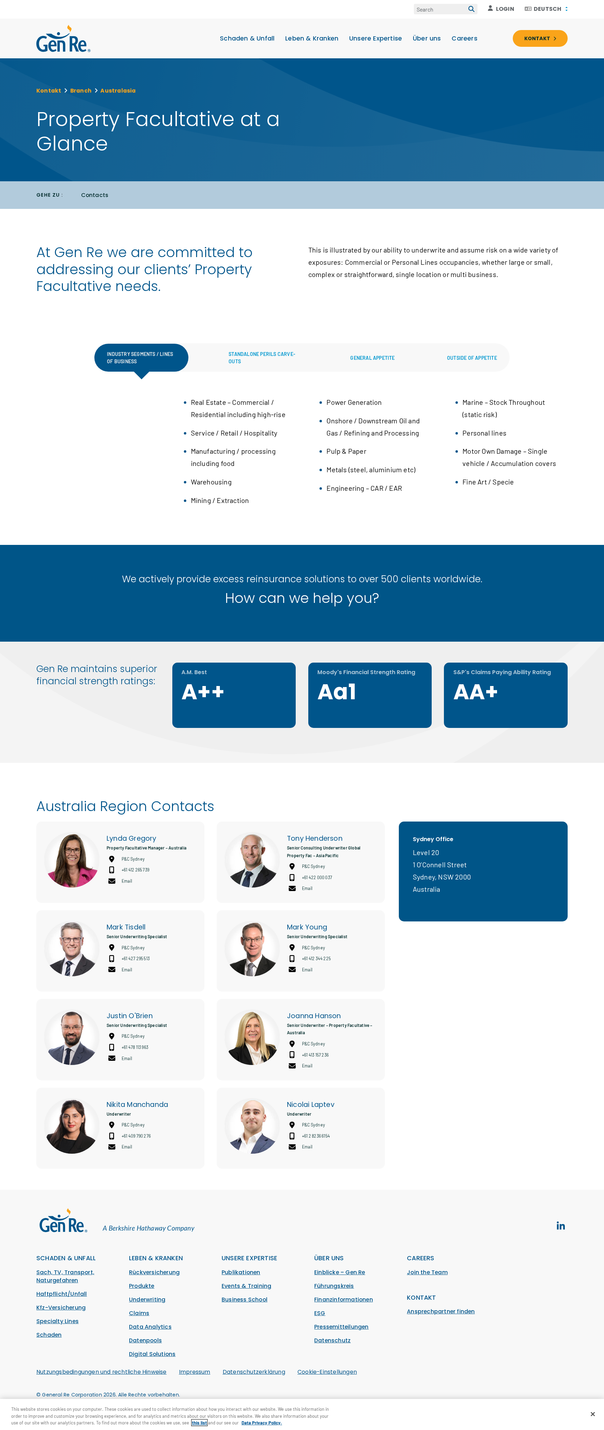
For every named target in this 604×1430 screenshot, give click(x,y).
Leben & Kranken (311, 38)
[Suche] (471, 9)
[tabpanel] (302, 457)
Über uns (427, 38)
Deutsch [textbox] (547, 9)
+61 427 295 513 (136, 958)
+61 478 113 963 (135, 1047)
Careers (464, 38)
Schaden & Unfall (247, 38)
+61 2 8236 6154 (316, 1135)
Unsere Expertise (375, 38)
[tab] (141, 357)
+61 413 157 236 (315, 1054)
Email (127, 880)
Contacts (95, 195)
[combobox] (546, 9)
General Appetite (372, 358)
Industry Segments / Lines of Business (140, 357)
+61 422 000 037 (317, 877)
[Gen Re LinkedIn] (561, 1226)
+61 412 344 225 (316, 958)
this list (199, 1422)
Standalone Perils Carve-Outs (262, 357)
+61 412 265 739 (135, 869)
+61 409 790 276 (136, 1135)
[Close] (593, 1414)
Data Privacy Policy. (262, 1422)
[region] (302, 1414)
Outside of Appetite (472, 358)
